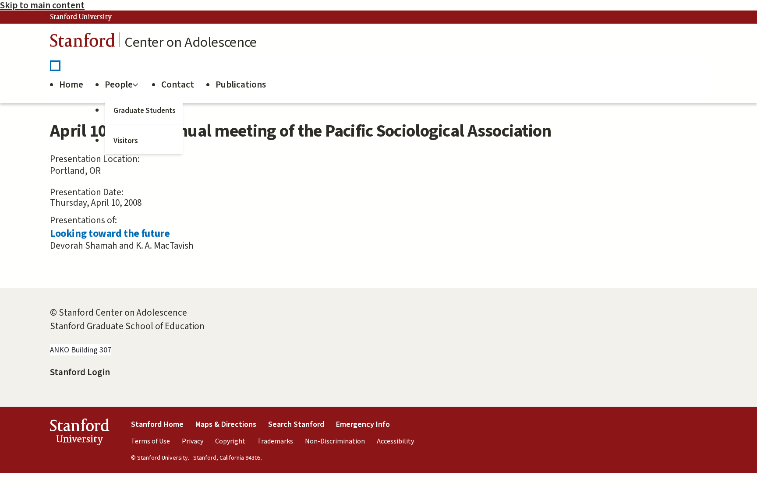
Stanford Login (80, 372)
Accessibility (395, 441)
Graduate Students (144, 111)
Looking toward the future (110, 233)
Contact (177, 84)
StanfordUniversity (79, 434)
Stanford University (81, 17)
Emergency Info (363, 424)
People (119, 84)
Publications (241, 84)
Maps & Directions (225, 424)
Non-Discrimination (335, 441)
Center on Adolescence (190, 42)
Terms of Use (150, 441)
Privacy (192, 441)
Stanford (83, 42)
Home (71, 84)
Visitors (125, 141)
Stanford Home (157, 424)
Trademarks (275, 441)
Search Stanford (296, 424)
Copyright (230, 441)
